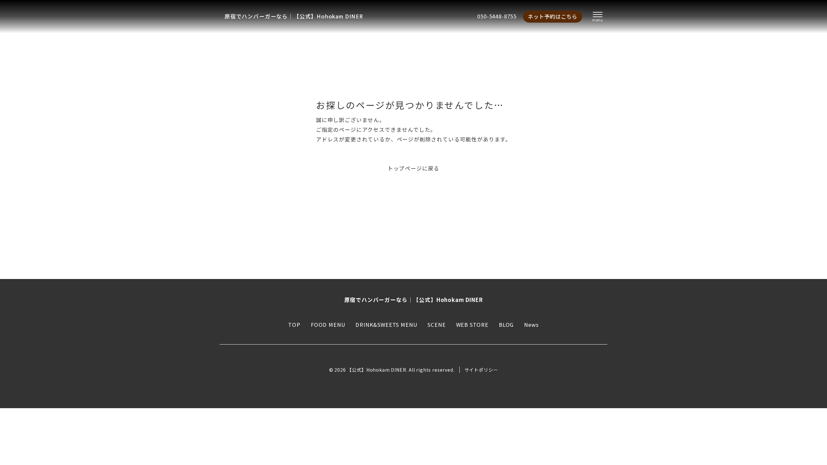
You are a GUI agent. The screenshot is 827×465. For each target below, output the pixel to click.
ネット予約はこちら (552, 16)
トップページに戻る (413, 168)
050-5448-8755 (497, 16)
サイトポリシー (481, 370)
